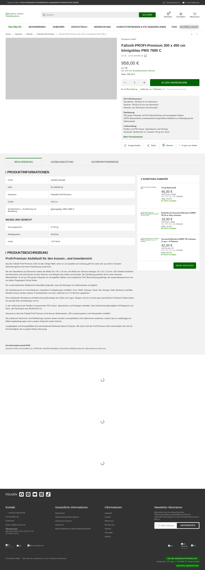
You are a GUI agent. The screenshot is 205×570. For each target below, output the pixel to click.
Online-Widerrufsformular (182, 559)
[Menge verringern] (125, 82)
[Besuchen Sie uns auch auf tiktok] (48, 494)
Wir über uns (109, 525)
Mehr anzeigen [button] (185, 265)
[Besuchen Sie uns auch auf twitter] (28, 494)
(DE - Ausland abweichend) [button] (174, 89)
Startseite (18, 34)
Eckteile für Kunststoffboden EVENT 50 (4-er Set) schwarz (178, 214)
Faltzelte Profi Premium (45, 34)
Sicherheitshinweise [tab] (105, 162)
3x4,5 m (54, 202)
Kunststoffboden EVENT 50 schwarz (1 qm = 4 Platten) (178, 240)
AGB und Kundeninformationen (67, 517)
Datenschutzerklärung (162, 515)
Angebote (108, 513)
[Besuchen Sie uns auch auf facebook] (21, 494)
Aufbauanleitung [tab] (62, 162)
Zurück (8, 34)
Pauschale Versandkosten (58, 558)
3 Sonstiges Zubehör (154, 179)
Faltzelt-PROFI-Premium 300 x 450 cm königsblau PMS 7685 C (82, 34)
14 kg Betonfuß (168, 188)
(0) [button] (173, 3)
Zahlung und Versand (63, 521)
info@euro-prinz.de (18, 525)
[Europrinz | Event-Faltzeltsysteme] (19, 15)
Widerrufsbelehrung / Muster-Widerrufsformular (73, 529)
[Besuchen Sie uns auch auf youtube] (35, 494)
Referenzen (109, 521)
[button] (197, 494)
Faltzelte (29, 34)
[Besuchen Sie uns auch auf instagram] (41, 494)
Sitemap (108, 529)
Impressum (59, 525)
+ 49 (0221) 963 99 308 (16, 513)
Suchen (147, 15)
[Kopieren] (145, 56)
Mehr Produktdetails (133, 137)
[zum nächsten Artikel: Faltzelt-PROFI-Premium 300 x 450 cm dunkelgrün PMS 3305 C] (197, 34)
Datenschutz (60, 513)
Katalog (108, 537)
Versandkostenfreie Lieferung (143, 71)
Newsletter (109, 533)
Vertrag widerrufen (187, 566)
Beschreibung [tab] (24, 162)
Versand (179, 196)
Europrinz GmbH (128, 39)
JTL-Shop (170, 562)
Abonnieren (187, 525)
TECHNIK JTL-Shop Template (188, 562)
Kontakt (107, 517)
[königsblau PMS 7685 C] (62, 209)
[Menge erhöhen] (144, 82)
